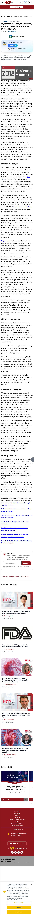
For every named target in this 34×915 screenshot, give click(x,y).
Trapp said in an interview (22, 207)
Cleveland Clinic (25, 576)
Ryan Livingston (8, 616)
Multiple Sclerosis (14, 576)
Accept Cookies (19, 912)
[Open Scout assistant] (25, 2)
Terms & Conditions (17, 823)
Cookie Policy (14, 899)
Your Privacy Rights (17, 825)
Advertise (17, 814)
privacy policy (6, 568)
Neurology (4, 576)
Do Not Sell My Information (17, 819)
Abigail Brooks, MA (9, 649)
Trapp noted (5, 241)
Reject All (18, 907)
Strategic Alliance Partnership (14, 16)
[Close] (31, 884)
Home (3, 16)
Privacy (17, 821)
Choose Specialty (15, 7)
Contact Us (17, 817)
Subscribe (25, 563)
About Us (17, 812)
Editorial (17, 816)
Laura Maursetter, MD (10, 684)
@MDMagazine (15, 503)
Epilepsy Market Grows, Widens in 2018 (13, 537)
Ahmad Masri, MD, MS (10, 754)
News (19, 863)
